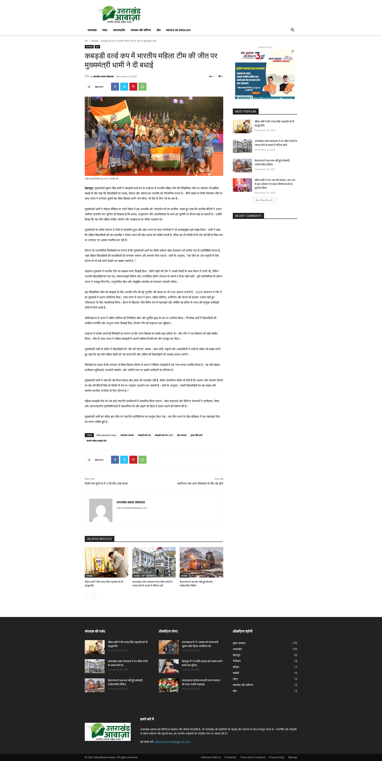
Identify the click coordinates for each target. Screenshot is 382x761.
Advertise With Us (211, 757)
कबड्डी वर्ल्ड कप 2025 (164, 435)
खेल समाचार (182, 435)
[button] (292, 30)
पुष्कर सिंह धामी (196, 435)
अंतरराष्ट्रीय (119, 30)
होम (86, 41)
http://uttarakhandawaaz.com (132, 507)
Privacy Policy (276, 757)
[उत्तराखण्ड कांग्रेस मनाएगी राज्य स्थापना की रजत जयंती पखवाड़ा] (169, 685)
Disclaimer (231, 757)
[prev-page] (87, 595)
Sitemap (292, 757)
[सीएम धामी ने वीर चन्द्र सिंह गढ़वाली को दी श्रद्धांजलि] (106, 562)
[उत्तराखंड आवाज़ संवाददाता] (87, 76)
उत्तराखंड (92, 30)
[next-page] (93, 595)
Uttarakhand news (106, 435)
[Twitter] (124, 87)
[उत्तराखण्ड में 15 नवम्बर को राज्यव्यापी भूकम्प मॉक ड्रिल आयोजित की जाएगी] (169, 647)
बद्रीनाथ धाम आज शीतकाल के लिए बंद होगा (200, 483)
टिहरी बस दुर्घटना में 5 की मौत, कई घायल (106, 483)
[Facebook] (115, 87)
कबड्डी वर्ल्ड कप (144, 435)
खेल (159, 30)
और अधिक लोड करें (263, 200)
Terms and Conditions (252, 757)
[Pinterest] (133, 87)
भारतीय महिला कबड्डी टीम (96, 440)
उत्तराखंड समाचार (127, 435)
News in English (178, 30)
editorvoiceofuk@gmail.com (172, 742)
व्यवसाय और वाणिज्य (141, 30)
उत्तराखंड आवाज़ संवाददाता (103, 76)
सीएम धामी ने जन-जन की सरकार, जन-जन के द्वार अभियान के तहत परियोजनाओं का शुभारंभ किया (275, 183)
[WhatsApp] (142, 87)
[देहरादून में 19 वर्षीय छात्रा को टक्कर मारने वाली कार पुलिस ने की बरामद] (169, 666)
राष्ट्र (104, 30)
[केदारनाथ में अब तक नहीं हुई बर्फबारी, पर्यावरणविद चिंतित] (201, 562)
